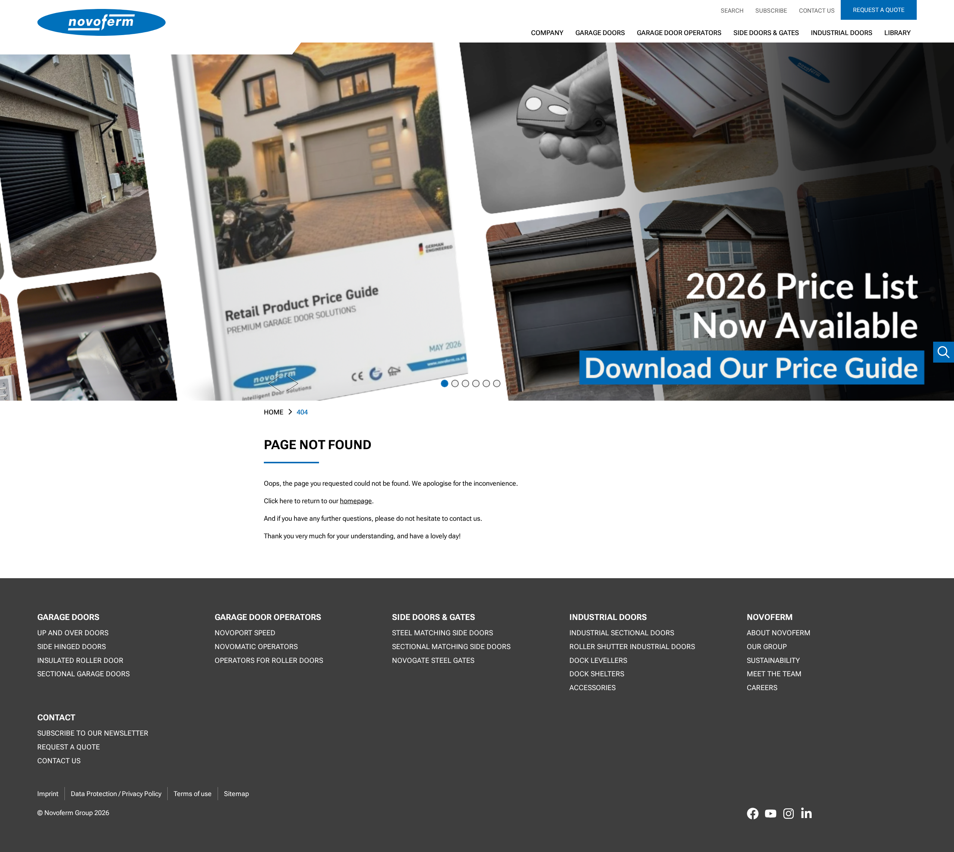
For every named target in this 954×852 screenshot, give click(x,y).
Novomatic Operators (256, 646)
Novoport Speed (245, 633)
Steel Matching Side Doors (442, 633)
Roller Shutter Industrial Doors (632, 646)
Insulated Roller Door (80, 660)
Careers (762, 687)
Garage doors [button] (600, 33)
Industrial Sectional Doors (621, 633)
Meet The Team (774, 674)
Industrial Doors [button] (841, 33)
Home (273, 412)
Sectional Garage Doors (83, 674)
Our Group (767, 646)
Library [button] (897, 33)
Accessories (592, 687)
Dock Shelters (596, 674)
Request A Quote (68, 747)
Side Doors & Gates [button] (766, 33)
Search (732, 10)
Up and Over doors (72, 633)
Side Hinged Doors (71, 646)
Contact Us (58, 761)
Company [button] (547, 33)
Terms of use (193, 794)
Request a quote (878, 9)
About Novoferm (779, 633)
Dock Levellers (598, 660)
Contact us (817, 10)
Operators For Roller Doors (269, 660)
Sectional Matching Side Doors (451, 646)
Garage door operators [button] (679, 33)
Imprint (48, 794)
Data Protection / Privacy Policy (116, 794)
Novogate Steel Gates (433, 660)
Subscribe (771, 10)
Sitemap (236, 794)
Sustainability (773, 660)
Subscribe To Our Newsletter (92, 733)
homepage (356, 501)
